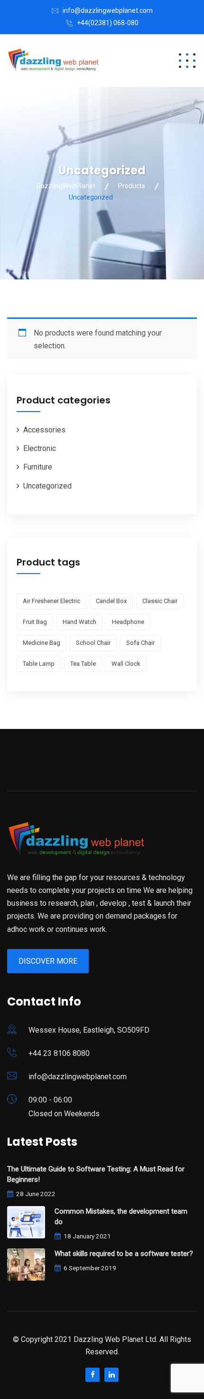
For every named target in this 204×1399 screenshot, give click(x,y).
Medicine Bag (41, 642)
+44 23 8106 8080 (59, 1053)
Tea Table (83, 663)
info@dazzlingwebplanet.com (108, 10)
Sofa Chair (140, 642)
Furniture (37, 466)
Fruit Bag (35, 621)
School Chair (93, 642)
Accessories (44, 429)
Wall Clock (125, 663)
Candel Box (111, 600)
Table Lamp (39, 663)
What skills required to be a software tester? (124, 1253)
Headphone (128, 621)
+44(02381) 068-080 (108, 23)
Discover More (48, 961)
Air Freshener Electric (51, 600)
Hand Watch (79, 621)
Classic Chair (159, 600)
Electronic (39, 448)
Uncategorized (47, 485)
